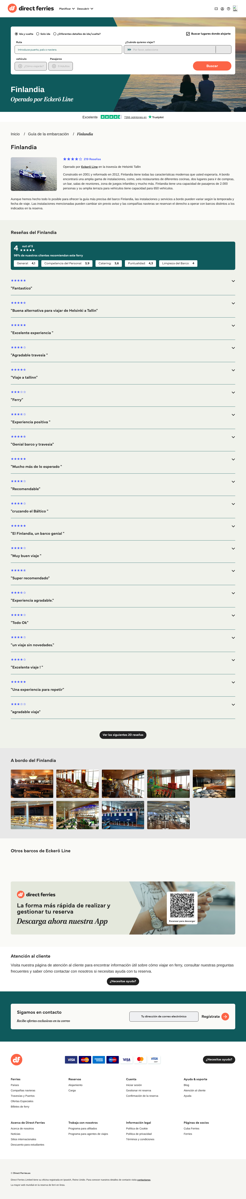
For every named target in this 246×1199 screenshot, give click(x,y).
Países (15, 1085)
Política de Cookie (137, 1128)
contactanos (143, 1180)
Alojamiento (75, 1085)
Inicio (15, 134)
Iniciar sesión (134, 1085)
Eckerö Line (89, 167)
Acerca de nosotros (22, 1128)
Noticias (15, 1133)
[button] (123, 284)
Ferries (188, 1133)
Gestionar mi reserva (138, 1090)
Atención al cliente (195, 1090)
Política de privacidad (139, 1133)
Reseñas (92, 159)
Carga (72, 1090)
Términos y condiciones (140, 1139)
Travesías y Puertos (23, 1095)
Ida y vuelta (26, 33)
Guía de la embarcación (48, 134)
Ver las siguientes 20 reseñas (123, 735)
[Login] (222, 9)
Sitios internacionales (23, 1139)
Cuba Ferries (191, 1128)
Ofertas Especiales (22, 1101)
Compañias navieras (23, 1090)
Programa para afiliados (82, 1128)
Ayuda (187, 1095)
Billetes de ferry (20, 1106)
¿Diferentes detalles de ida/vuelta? (79, 33)
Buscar (212, 66)
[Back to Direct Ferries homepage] (31, 9)
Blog (186, 1085)
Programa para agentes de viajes (88, 1133)
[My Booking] (216, 8)
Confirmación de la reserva (142, 1095)
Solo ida (45, 33)
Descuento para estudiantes (27, 1144)
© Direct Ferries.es (20, 1173)
